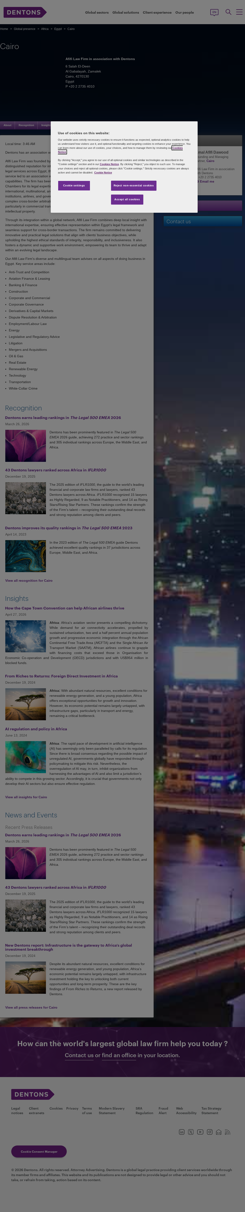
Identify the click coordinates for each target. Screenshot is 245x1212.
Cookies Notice (109, 164)
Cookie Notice (103, 172)
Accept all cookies (127, 199)
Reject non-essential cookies (134, 185)
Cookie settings (74, 185)
